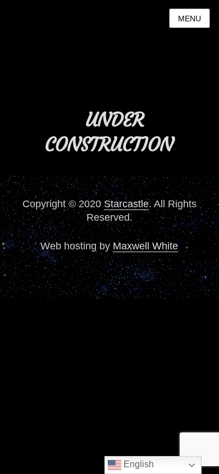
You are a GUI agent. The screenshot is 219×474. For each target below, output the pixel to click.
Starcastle (126, 203)
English (137, 464)
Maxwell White (145, 246)
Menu (189, 18)
